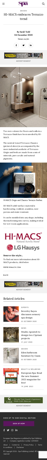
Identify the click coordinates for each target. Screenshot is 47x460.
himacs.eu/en (23, 39)
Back (5, 275)
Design (23, 11)
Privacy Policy (29, 445)
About (5, 445)
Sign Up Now (19, 424)
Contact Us (15, 445)
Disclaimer (20, 447)
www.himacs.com (12, 267)
